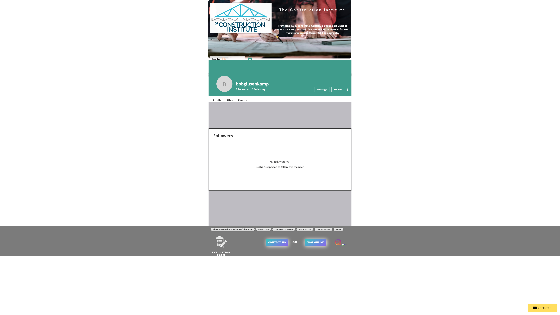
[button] (250, 58)
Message (322, 89)
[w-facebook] (345, 246)
